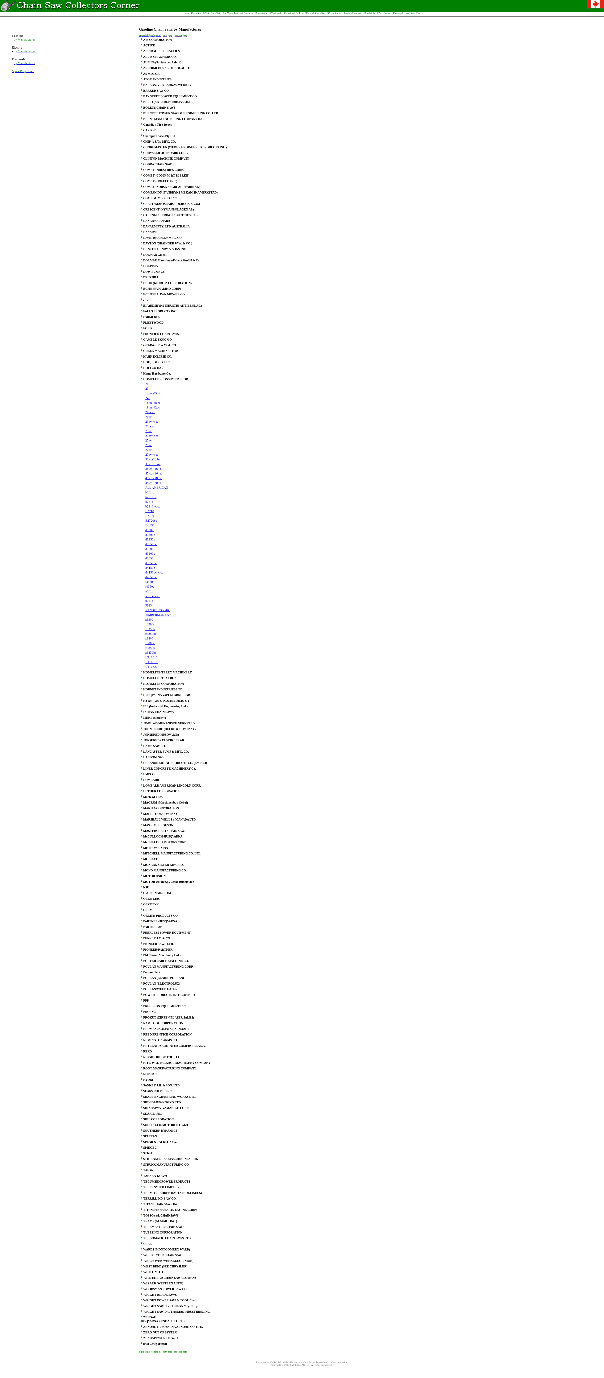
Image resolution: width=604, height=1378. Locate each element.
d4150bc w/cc (154, 572)
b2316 (149, 501)
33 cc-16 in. (152, 464)
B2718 (149, 511)
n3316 (149, 600)
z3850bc (150, 652)
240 (147, 398)
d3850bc (151, 563)
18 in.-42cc (152, 407)
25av (148, 440)
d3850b (150, 558)
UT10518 (151, 662)
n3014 (149, 591)
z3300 (149, 619)
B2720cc (151, 520)
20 (147, 384)
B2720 (149, 516)
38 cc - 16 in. (153, 468)
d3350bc (151, 544)
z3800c (150, 643)
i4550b (150, 586)
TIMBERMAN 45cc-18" (160, 615)
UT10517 (151, 657)
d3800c (150, 553)
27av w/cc (151, 454)
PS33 (148, 605)
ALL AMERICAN (156, 487)
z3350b (150, 629)
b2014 (149, 492)
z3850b (150, 648)
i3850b (150, 582)
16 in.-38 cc (152, 402)
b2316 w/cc (152, 506)
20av (148, 417)
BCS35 (150, 525)
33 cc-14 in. (152, 459)
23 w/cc (150, 426)
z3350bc (150, 633)
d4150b (150, 567)
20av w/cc (151, 421)
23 (147, 388)
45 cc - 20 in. (153, 483)
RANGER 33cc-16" (157, 610)
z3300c (150, 624)
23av (148, 431)
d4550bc (151, 577)
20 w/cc (150, 412)
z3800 (149, 638)
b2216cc (150, 497)
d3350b (150, 539)
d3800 (149, 549)
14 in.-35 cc (152, 393)
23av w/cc (151, 435)
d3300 (149, 530)
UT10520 (151, 666)
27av (148, 450)
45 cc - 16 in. (153, 473)
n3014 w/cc (152, 596)
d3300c (150, 534)
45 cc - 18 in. (153, 478)
